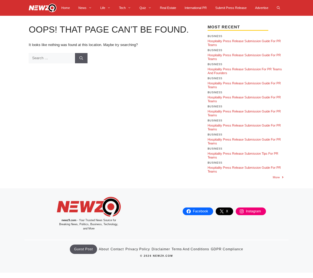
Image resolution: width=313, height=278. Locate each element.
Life (102, 8)
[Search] (81, 58)
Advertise (261, 8)
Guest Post (83, 249)
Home (65, 8)
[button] (278, 7)
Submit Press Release (231, 8)
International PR (196, 8)
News (82, 8)
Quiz (142, 8)
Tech (122, 8)
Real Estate (168, 8)
